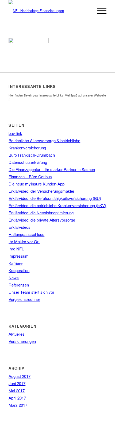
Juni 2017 (17, 383)
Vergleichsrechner (24, 299)
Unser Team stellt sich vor (31, 292)
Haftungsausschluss (26, 234)
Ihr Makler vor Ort (24, 241)
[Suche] (86, 10)
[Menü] (99, 10)
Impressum (19, 256)
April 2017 (17, 398)
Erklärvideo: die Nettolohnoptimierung (41, 212)
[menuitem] (86, 10)
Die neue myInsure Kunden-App (36, 184)
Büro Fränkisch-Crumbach (32, 155)
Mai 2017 (17, 390)
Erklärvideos (19, 227)
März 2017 (18, 405)
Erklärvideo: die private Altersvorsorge (42, 220)
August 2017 (19, 376)
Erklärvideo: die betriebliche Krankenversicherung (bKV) (57, 205)
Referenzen (19, 285)
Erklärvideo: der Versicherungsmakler (41, 191)
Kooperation (19, 270)
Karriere (15, 263)
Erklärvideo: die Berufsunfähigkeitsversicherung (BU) (55, 198)
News (14, 277)
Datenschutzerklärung (28, 162)
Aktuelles (17, 334)
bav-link (15, 133)
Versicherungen (22, 341)
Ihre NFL (16, 248)
